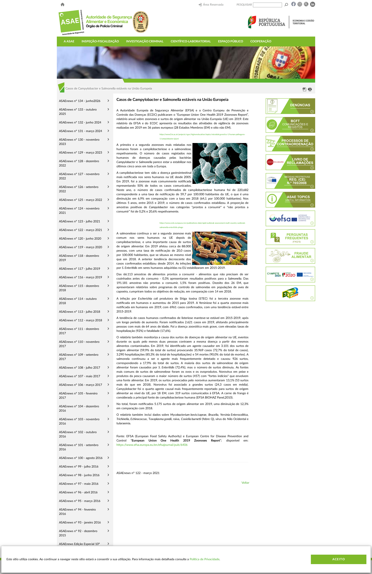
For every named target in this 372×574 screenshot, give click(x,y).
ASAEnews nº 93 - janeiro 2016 (80, 522)
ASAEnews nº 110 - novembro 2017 (79, 344)
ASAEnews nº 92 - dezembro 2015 (78, 533)
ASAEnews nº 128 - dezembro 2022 (79, 163)
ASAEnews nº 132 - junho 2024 (80, 122)
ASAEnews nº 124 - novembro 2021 (79, 210)
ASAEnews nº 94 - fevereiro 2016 (77, 512)
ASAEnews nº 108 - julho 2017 (79, 367)
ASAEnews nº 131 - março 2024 (80, 131)
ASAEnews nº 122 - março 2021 (80, 230)
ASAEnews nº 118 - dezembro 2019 (79, 258)
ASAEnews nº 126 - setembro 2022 (78, 189)
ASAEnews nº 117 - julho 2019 (79, 268)
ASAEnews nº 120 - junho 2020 (80, 238)
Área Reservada (213, 4)
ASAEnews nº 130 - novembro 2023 (79, 142)
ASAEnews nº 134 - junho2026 (79, 101)
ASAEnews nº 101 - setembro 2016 (78, 447)
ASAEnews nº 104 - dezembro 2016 (79, 408)
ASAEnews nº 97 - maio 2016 (78, 483)
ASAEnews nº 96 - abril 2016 (78, 492)
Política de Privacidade (204, 559)
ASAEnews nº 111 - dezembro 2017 (79, 331)
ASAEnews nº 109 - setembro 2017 (78, 357)
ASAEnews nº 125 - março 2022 (80, 200)
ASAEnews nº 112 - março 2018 (80, 320)
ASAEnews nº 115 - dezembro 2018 (79, 288)
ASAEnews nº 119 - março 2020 (80, 247)
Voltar (245, 482)
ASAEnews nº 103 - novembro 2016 (79, 421)
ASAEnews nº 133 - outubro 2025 (78, 111)
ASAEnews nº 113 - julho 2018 (79, 311)
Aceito (338, 559)
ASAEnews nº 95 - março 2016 (79, 501)
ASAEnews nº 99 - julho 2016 (78, 466)
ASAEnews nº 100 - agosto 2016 (80, 458)
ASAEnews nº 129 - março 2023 (80, 152)
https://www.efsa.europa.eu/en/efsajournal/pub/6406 (152, 444)
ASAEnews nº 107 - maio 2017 (79, 376)
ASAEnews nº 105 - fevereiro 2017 (78, 395)
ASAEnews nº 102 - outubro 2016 (78, 434)
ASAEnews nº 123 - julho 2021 (79, 221)
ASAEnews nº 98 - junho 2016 (79, 475)
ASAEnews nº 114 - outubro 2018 (78, 301)
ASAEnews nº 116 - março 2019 (80, 277)
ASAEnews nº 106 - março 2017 (80, 384)
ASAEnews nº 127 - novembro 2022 (79, 176)
